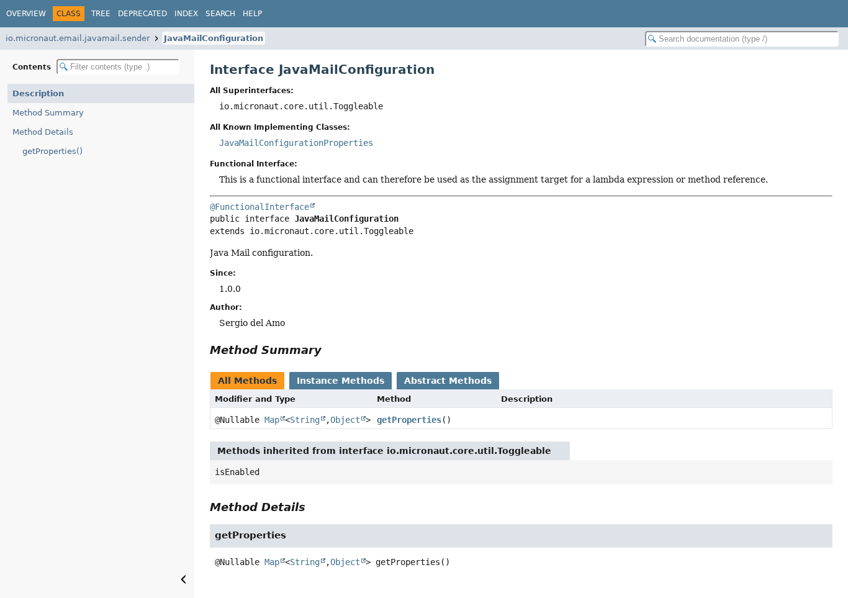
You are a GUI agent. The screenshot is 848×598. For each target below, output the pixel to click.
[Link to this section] (330, 349)
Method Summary (48, 112)
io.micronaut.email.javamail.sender (78, 38)
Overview (26, 13)
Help (252, 13)
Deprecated (142, 13)
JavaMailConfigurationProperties (296, 143)
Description (38, 93)
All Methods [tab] (247, 381)
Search (220, 13)
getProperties (409, 420)
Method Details (42, 132)
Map (271, 420)
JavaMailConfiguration (213, 38)
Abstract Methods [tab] (448, 381)
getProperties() (52, 151)
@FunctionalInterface (259, 207)
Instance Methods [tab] (340, 381)
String (305, 420)
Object (345, 420)
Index (186, 13)
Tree (101, 13)
